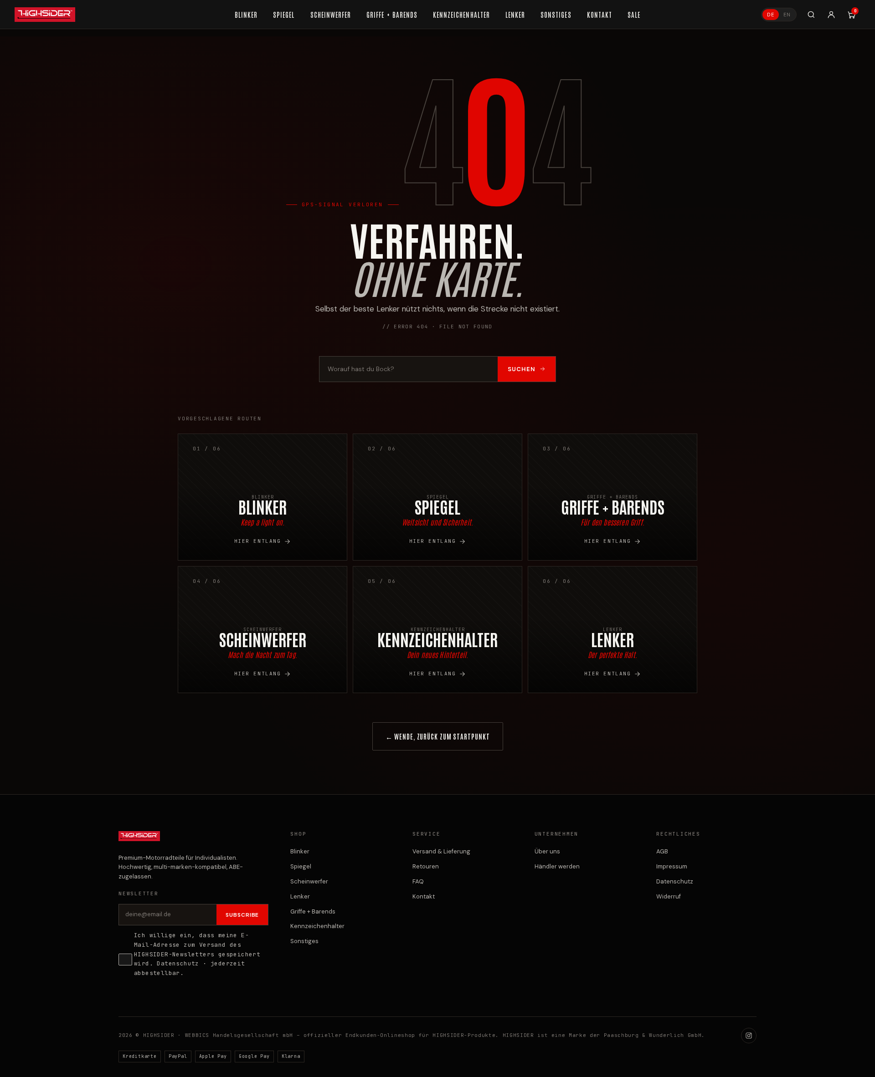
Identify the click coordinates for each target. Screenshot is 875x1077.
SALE (634, 14)
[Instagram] (749, 1035)
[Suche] (811, 14)
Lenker (300, 896)
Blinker (299, 851)
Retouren (425, 866)
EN (787, 14)
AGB (662, 851)
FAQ (418, 881)
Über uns (547, 851)
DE (770, 14)
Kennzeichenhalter (317, 926)
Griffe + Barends (312, 911)
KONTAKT (599, 14)
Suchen (521, 369)
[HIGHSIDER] (45, 14)
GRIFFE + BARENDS (391, 14)
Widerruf (668, 896)
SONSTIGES (555, 14)
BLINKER (246, 14)
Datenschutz (178, 963)
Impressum (671, 866)
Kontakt (423, 896)
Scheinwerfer (309, 881)
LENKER (515, 14)
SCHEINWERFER (330, 14)
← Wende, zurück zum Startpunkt (438, 736)
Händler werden (557, 866)
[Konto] (831, 14)
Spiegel (300, 866)
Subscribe (242, 915)
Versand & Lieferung (441, 851)
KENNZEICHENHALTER (461, 14)
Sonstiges (304, 941)
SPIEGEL (283, 14)
